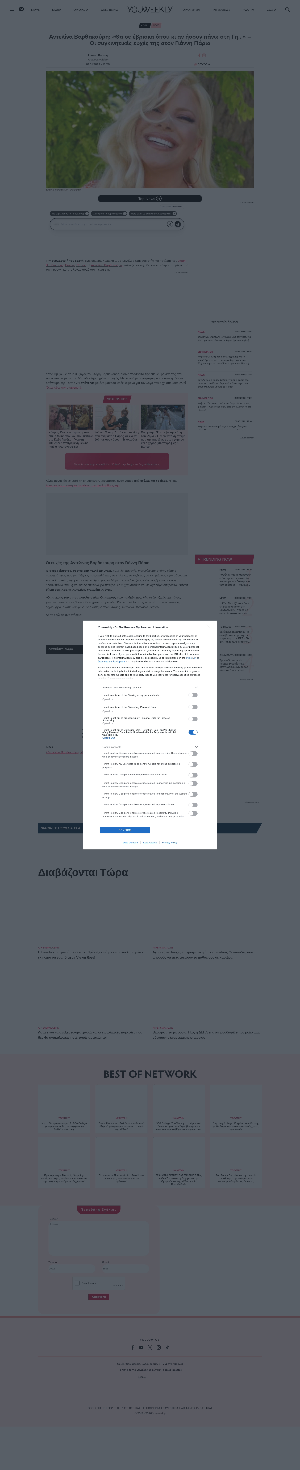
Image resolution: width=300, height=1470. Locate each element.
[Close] (210, 627)
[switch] (193, 695)
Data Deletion (130, 842)
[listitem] (150, 687)
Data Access (150, 842)
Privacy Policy (169, 842)
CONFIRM (125, 830)
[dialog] (150, 735)
